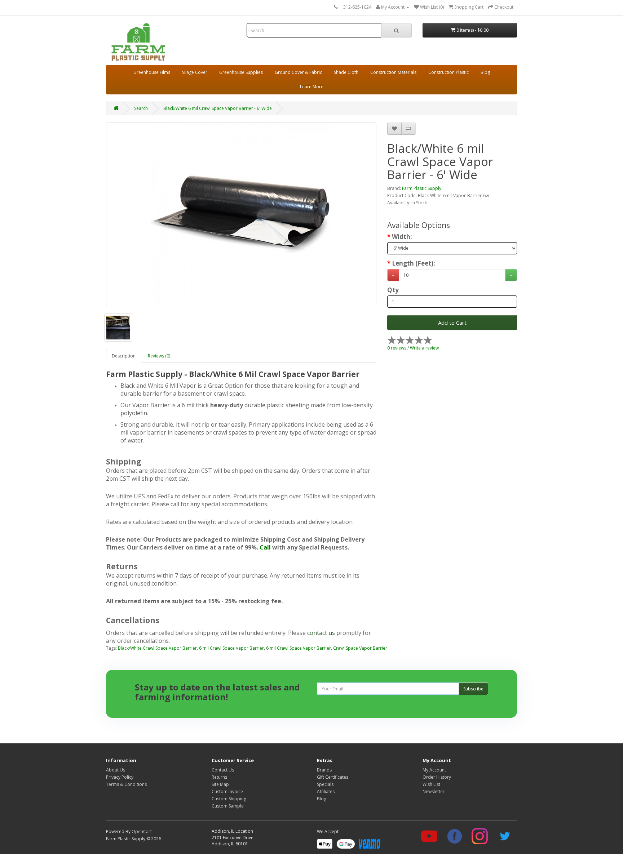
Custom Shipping (229, 799)
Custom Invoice (227, 791)
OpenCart (142, 831)
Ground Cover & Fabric (298, 72)
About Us (115, 770)
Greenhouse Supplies (241, 72)
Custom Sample (228, 806)
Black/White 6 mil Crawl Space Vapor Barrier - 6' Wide (217, 108)
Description (124, 356)
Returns (219, 777)
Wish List (431, 784)
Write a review (424, 348)
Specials (325, 784)
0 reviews (396, 348)
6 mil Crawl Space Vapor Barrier (231, 648)
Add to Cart (452, 322)
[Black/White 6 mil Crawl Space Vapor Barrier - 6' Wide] (241, 214)
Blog (485, 72)
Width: (402, 236)
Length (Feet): (413, 263)
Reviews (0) (159, 356)
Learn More (311, 87)
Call (265, 547)
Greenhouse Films (151, 72)
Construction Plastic (448, 72)
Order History (437, 777)
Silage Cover (194, 72)
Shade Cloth (346, 72)
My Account (434, 770)
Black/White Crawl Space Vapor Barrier (157, 648)
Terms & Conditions (126, 784)
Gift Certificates (332, 777)
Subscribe (473, 689)
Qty (393, 290)
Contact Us (223, 770)
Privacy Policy (119, 777)
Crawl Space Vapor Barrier (360, 648)
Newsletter (434, 791)
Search (141, 108)
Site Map (220, 784)
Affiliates (326, 791)
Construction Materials (393, 72)
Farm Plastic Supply (421, 188)
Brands (324, 770)
